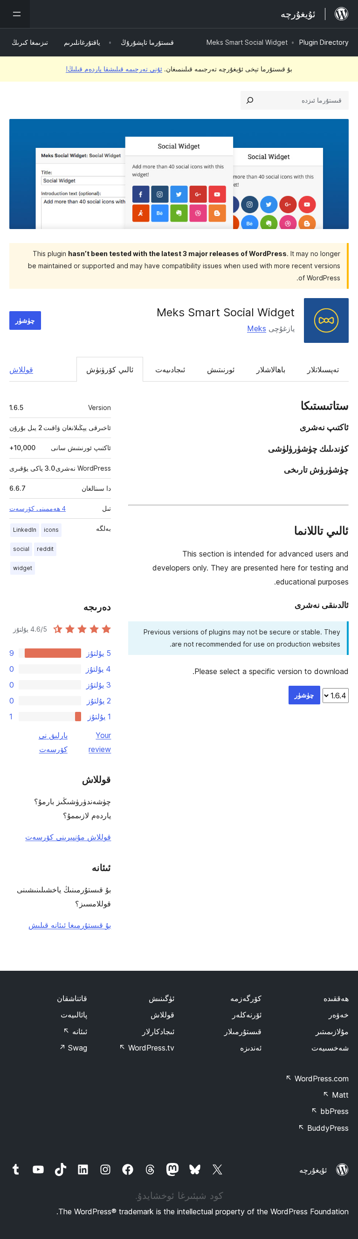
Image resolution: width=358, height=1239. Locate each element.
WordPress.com (317, 1078)
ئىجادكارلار (158, 1031)
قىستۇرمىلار (243, 1031)
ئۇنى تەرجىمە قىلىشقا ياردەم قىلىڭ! (114, 69)
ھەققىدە (336, 998)
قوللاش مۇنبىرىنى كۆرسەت (68, 837)
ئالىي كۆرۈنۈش (109, 369)
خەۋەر (339, 1014)
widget (22, 567)
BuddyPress (323, 1128)
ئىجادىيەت (170, 369)
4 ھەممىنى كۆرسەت (37, 508)
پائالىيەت (74, 1014)
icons (51, 529)
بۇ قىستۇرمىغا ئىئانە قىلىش (69, 925)
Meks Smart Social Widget (226, 312)
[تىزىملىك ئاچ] (15, 14)
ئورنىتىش (220, 369)
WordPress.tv (146, 1047)
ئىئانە (75, 1031)
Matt (336, 1095)
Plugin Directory (324, 42)
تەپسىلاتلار (323, 369)
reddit (45, 548)
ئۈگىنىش (161, 998)
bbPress (330, 1111)
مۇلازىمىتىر (332, 1031)
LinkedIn (24, 529)
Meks (256, 328)
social (21, 548)
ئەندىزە (251, 1047)
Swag (73, 1047)
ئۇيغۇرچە (313, 1170)
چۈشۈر (25, 320)
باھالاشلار (270, 369)
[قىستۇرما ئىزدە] (250, 100)
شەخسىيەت (330, 1047)
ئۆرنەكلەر (247, 1014)
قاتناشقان (72, 998)
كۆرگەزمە (246, 998)
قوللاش (21, 369)
